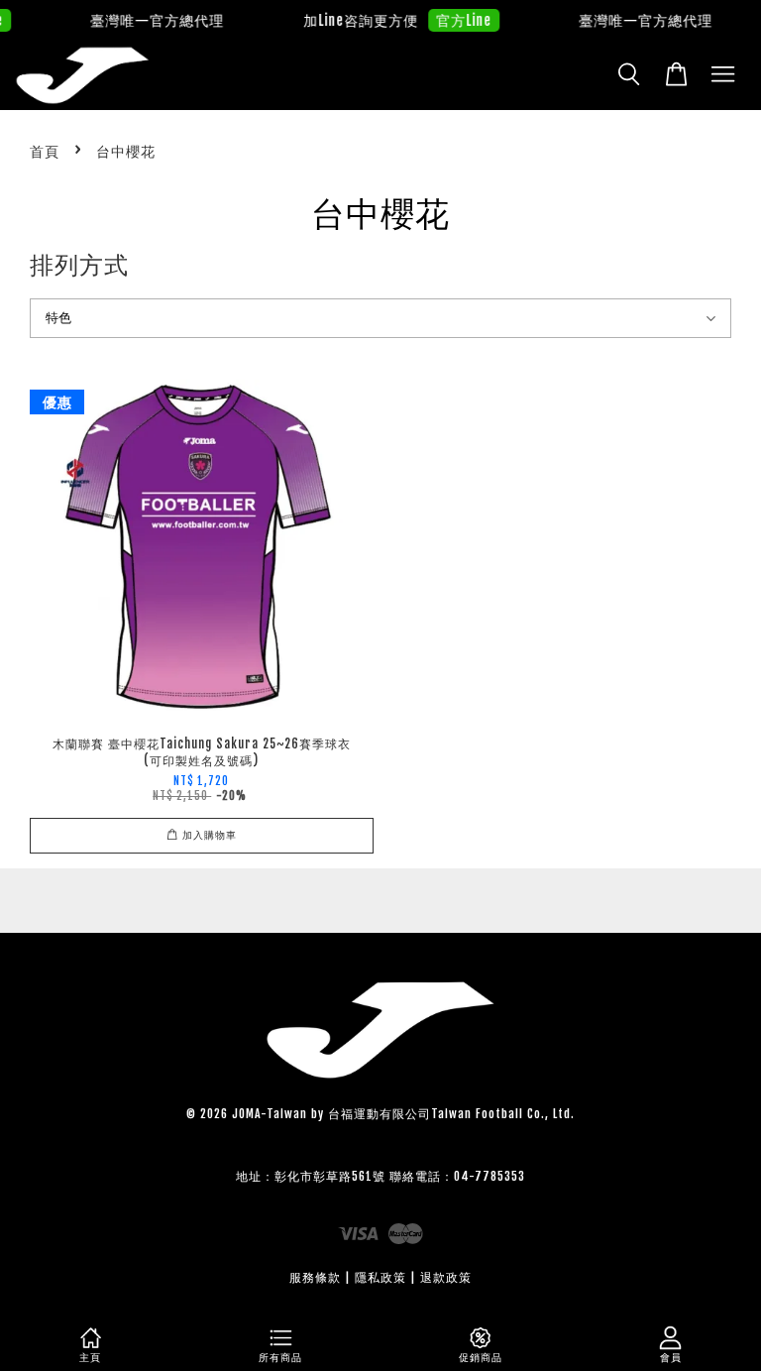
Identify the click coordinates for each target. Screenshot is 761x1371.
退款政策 (446, 1277)
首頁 (44, 151)
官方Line (455, 20)
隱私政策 (380, 1277)
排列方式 (79, 265)
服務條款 (315, 1277)
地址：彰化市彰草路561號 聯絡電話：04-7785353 (380, 1176)
